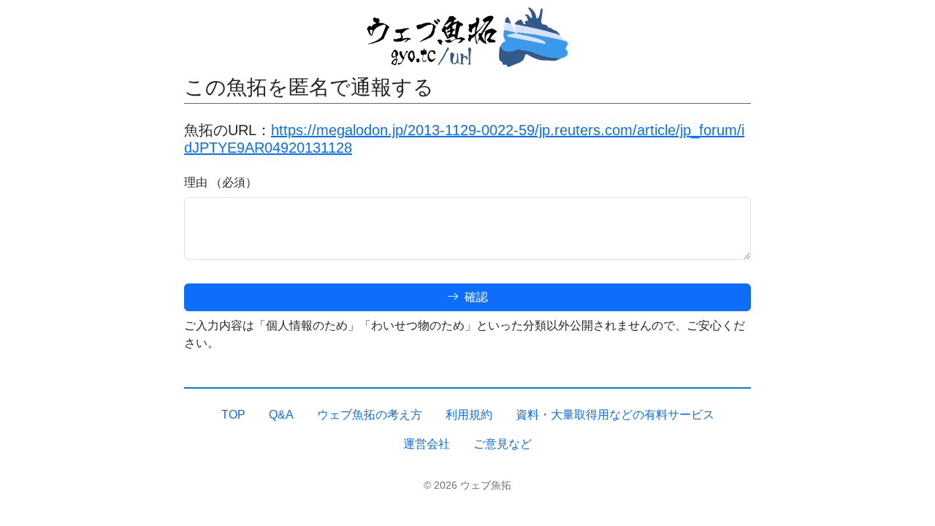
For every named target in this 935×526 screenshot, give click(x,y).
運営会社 (426, 444)
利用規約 (469, 414)
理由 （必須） (220, 182)
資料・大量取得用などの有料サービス (615, 414)
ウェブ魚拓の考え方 (369, 414)
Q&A (281, 414)
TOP (233, 414)
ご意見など (502, 444)
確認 (475, 297)
